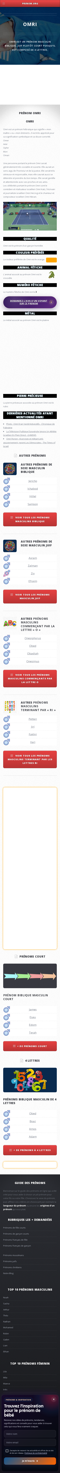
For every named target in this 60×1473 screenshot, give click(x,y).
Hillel (32, 496)
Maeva (6, 1383)
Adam (33, 1136)
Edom (32, 1025)
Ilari (32, 742)
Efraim (32, 581)
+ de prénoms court (32, 1046)
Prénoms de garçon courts (16, 1233)
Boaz (33, 1121)
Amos (32, 1129)
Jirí (33, 726)
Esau (33, 1017)
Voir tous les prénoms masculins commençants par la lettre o (30, 678)
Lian (5, 1345)
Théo (5, 1315)
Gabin (6, 1339)
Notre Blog (8, 1273)
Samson (33, 504)
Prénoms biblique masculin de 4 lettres (29, 1101)
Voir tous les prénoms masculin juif (32, 596)
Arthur (6, 1309)
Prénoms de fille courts (14, 1227)
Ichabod (33, 488)
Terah (32, 1032)
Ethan (6, 1351)
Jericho (32, 481)
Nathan (6, 1321)
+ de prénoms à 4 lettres (32, 1150)
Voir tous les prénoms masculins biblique (32, 519)
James (33, 1009)
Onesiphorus (33, 638)
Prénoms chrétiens (12, 1267)
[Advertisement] (30, 356)
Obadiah (32, 653)
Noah (5, 1297)
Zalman (33, 565)
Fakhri (33, 734)
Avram (33, 558)
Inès (5, 1389)
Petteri (33, 719)
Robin (6, 1333)
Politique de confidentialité (35, 1453)
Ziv (33, 573)
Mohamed (8, 1327)
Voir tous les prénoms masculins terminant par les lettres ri (30, 759)
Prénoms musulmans (13, 1255)
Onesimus (32, 661)
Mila (5, 1377)
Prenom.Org (30, 3)
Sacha (6, 1303)
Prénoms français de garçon (17, 1245)
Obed (32, 646)
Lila (5, 1371)
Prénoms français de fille (15, 1239)
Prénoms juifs (10, 1261)
